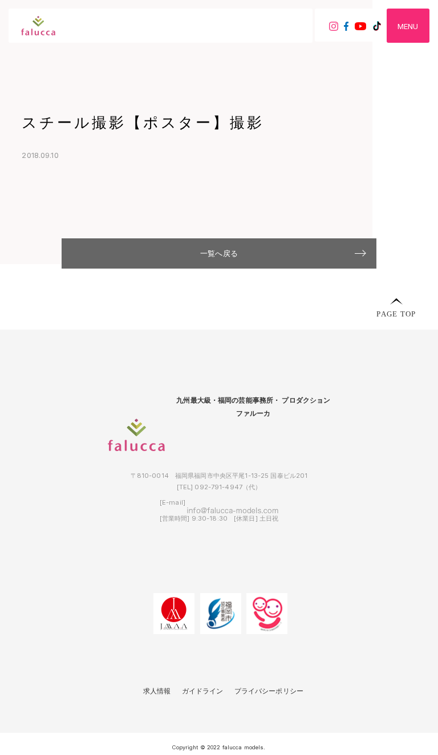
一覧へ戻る (219, 253)
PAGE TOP (396, 313)
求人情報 (157, 691)
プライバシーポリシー (268, 691)
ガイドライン (203, 691)
